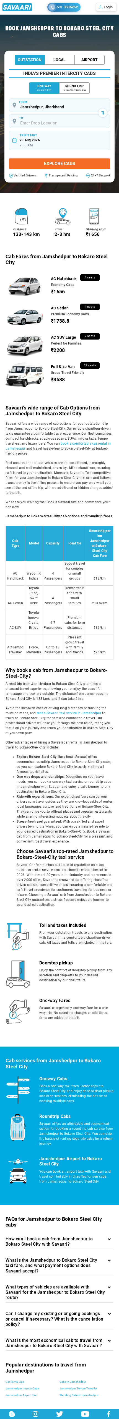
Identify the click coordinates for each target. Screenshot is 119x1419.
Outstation (30, 60)
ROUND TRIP (74, 87)
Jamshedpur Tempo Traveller (78, 1388)
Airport (89, 60)
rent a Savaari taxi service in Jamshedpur (69, 713)
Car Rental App (15, 1381)
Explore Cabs (59, 163)
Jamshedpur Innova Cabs (22, 1388)
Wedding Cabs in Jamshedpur (79, 1395)
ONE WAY (44, 87)
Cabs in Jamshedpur (73, 1381)
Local (59, 60)
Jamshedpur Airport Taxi (21, 1395)
